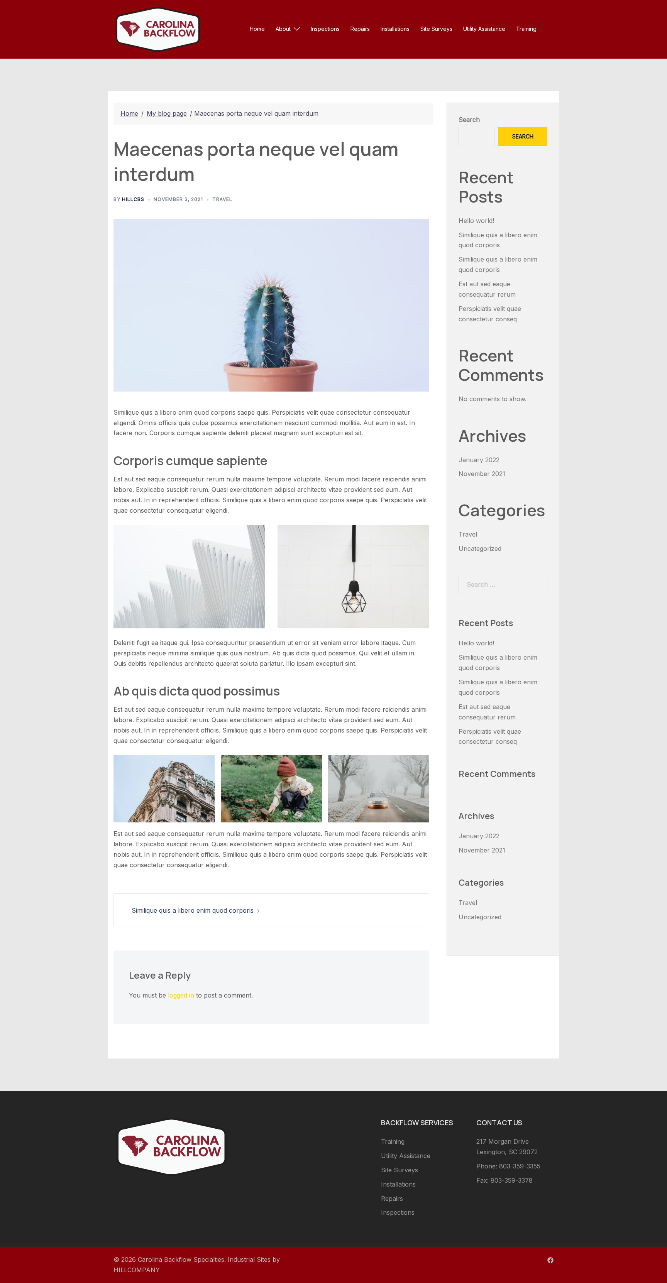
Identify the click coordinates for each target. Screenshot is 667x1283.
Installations (395, 28)
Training (526, 28)
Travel (222, 199)
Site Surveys (436, 28)
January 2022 (479, 460)
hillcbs (133, 199)
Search (469, 119)
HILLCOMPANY (136, 1270)
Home (257, 28)
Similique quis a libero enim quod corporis (193, 910)
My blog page (167, 113)
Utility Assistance (484, 28)
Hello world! (476, 221)
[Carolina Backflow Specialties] (157, 28)
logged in (181, 995)
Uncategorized (480, 548)
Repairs (360, 28)
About (283, 28)
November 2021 (482, 474)
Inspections (325, 28)
